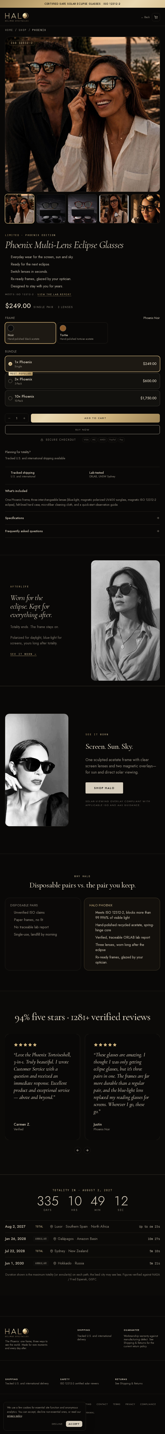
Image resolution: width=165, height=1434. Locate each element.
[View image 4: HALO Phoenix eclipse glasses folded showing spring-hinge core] (113, 208)
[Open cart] (156, 17)
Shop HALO (104, 788)
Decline (57, 1424)
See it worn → (23, 654)
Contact (102, 1404)
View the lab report (54, 294)
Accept (74, 1424)
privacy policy (14, 1416)
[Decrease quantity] (9, 418)
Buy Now (82, 429)
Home (9, 30)
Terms (116, 1404)
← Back (145, 17)
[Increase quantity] (24, 418)
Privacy (130, 1404)
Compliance (148, 1404)
